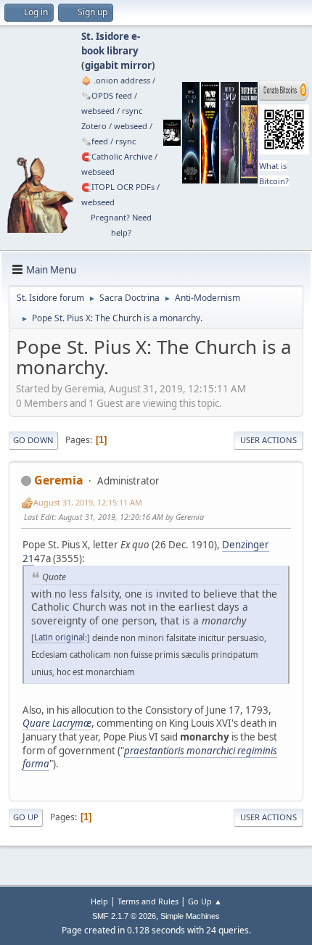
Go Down (33, 439)
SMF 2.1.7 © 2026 (124, 916)
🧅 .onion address (115, 80)
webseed (98, 110)
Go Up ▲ (205, 901)
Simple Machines (190, 916)
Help (99, 901)
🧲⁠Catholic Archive (116, 156)
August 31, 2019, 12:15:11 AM (87, 502)
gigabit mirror (118, 65)
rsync (132, 110)
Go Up (25, 817)
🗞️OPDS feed (106, 95)
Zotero (94, 125)
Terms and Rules (148, 901)
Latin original (59, 637)
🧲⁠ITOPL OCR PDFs (118, 186)
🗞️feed (94, 141)
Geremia (58, 480)
